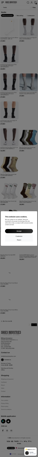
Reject (19, 240)
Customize (19, 236)
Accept (19, 231)
